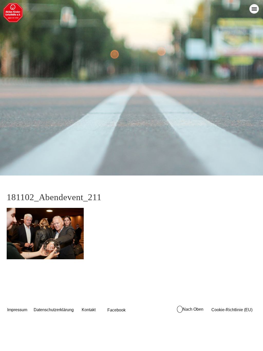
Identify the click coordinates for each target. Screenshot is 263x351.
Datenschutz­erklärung (54, 310)
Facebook (116, 310)
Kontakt (89, 310)
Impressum (17, 310)
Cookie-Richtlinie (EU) (231, 310)
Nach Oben (193, 309)
